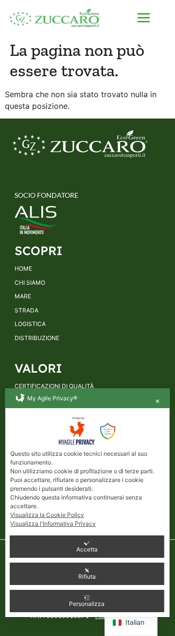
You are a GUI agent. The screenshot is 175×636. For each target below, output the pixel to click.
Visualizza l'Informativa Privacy (53, 523)
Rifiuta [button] (87, 576)
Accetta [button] (87, 549)
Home (23, 268)
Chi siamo (30, 282)
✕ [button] (157, 401)
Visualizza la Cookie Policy (47, 514)
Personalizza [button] (87, 603)
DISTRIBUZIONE (37, 338)
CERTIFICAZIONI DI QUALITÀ (54, 386)
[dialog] (87, 502)
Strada (26, 310)
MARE (23, 296)
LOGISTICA (30, 324)
